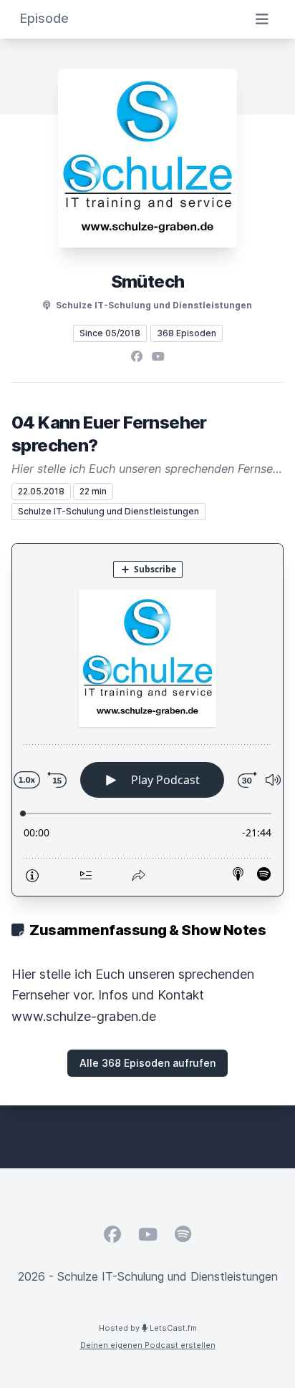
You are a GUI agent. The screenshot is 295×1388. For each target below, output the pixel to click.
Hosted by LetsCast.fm (148, 1328)
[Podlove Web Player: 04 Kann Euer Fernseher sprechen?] (147, 720)
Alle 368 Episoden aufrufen (147, 1063)
